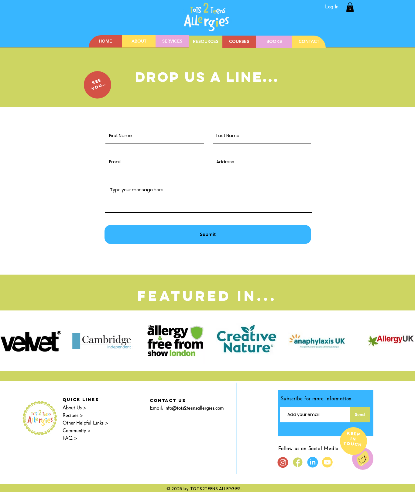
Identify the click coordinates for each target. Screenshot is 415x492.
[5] (327, 462)
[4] (312, 462)
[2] (297, 462)
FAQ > (70, 438)
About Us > (74, 408)
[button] (350, 7)
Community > (77, 430)
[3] (282, 462)
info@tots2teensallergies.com (194, 408)
